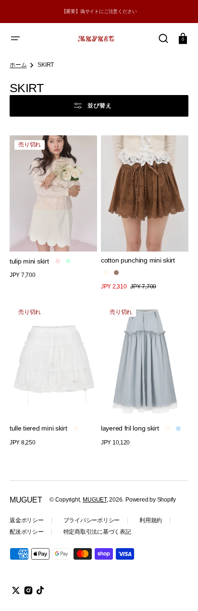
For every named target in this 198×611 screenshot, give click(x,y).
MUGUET (95, 499)
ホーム (18, 64)
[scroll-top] (177, 590)
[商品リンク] (53, 213)
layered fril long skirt (130, 428)
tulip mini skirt (29, 261)
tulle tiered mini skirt (38, 428)
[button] (15, 38)
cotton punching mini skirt (138, 260)
